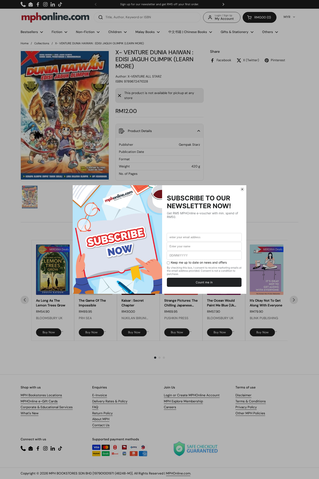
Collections (41, 43)
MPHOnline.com (178, 473)
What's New (29, 413)
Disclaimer (243, 395)
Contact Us (101, 425)
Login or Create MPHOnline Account (192, 395)
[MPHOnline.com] (55, 17)
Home (24, 43)
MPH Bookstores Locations (41, 395)
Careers (170, 407)
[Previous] (25, 300)
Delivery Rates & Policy (109, 401)
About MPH (100, 419)
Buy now (49, 332)
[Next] (294, 300)
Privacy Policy (246, 407)
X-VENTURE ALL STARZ (144, 76)
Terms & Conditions (250, 401)
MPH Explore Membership (183, 401)
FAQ (95, 407)
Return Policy (102, 413)
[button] (259, 17)
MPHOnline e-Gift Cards (39, 401)
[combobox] (147, 17)
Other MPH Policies (250, 413)
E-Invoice (99, 395)
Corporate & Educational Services (47, 407)
